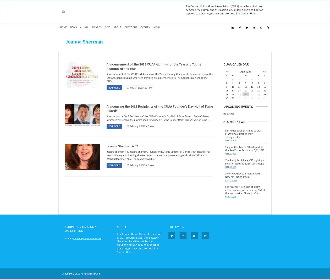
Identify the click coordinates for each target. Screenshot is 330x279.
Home (63, 27)
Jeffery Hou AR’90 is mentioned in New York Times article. (243, 175)
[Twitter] (246, 27)
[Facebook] (239, 27)
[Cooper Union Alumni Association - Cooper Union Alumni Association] (63, 12)
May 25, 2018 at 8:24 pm (141, 87)
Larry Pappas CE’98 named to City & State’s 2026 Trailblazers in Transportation (244, 134)
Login (156, 27)
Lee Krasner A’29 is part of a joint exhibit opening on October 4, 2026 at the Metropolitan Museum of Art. (245, 190)
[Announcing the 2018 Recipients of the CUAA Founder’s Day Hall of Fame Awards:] (82, 117)
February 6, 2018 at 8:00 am (142, 165)
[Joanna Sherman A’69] (82, 157)
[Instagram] (260, 27)
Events (145, 27)
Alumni (84, 27)
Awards (97, 27)
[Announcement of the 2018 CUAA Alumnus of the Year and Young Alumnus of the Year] (82, 75)
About (117, 27)
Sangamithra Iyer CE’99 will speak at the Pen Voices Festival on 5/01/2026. (245, 148)
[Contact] (232, 27)
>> (264, 72)
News (73, 27)
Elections (131, 27)
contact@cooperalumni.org (87, 238)
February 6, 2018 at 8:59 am (142, 126)
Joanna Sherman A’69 (122, 146)
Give (107, 27)
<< (227, 72)
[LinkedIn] (253, 27)
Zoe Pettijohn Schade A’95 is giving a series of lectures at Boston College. (245, 162)
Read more (114, 87)
